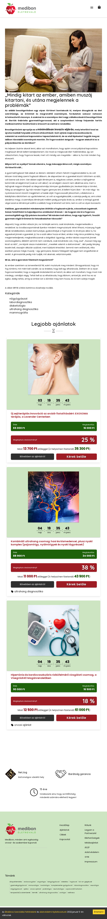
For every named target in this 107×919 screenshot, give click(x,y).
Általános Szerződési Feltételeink (20, 912)
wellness (71, 892)
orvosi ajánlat (22, 725)
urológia (62, 892)
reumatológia (58, 889)
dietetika (64, 882)
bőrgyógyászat (53, 882)
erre (15, 287)
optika (26, 889)
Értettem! (99, 912)
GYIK (87, 856)
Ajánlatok (64, 829)
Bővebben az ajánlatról (32, 456)
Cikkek (63, 834)
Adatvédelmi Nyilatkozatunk (53, 912)
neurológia (94, 885)
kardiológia (45, 885)
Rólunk (88, 825)
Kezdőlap (64, 825)
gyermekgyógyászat (18, 885)
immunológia (33, 885)
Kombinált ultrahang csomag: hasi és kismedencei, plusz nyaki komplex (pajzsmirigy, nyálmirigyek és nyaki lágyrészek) (52, 543)
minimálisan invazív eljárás (55, 129)
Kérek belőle (76, 457)
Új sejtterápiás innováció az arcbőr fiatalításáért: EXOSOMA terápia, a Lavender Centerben (49, 415)
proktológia (47, 889)
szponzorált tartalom (74, 889)
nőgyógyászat (18, 298)
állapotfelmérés (15, 882)
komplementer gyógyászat (61, 885)
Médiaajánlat (91, 842)
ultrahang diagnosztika (23, 309)
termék (34, 892)
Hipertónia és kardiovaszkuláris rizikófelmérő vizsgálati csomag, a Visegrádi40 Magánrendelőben (54, 676)
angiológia (41, 882)
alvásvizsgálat (30, 882)
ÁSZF (87, 847)
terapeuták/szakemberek (20, 892)
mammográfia (18, 312)
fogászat (73, 882)
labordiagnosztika (20, 302)
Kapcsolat (65, 839)
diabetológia (17, 305)
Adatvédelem (92, 852)
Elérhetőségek (92, 837)
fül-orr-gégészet (85, 882)
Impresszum (91, 861)
